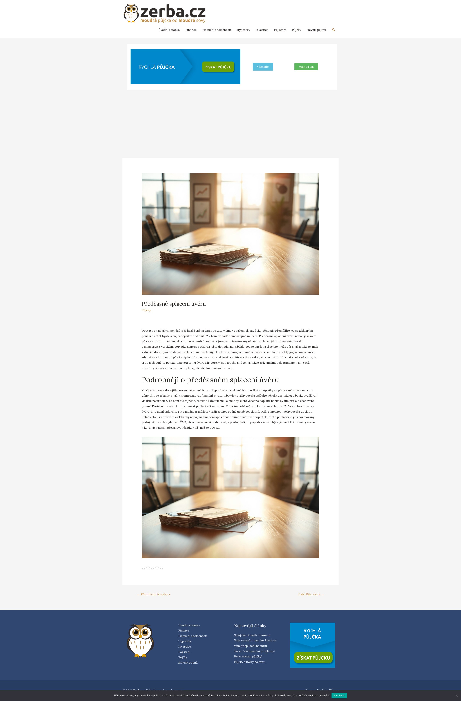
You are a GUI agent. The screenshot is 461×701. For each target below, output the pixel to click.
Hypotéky (243, 30)
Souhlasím (339, 695)
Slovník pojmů (316, 30)
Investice (262, 30)
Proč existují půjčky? (248, 656)
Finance (190, 30)
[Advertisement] (230, 119)
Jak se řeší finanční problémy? (254, 651)
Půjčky (296, 30)
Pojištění (280, 30)
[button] (306, 66)
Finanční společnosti (216, 30)
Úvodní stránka (169, 30)
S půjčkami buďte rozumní (252, 635)
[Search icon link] (334, 30)
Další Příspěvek (311, 594)
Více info (263, 66)
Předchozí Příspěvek (153, 594)
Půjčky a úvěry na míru (249, 662)
